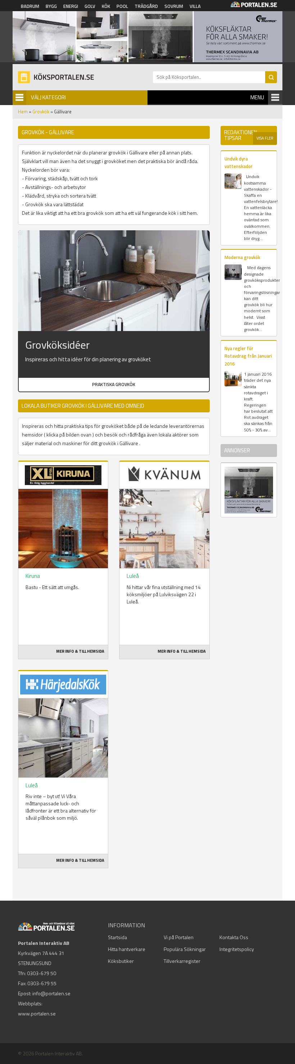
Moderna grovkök (242, 257)
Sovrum (173, 6)
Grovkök (40, 111)
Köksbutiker (121, 961)
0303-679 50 (41, 973)
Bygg (51, 6)
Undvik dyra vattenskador (238, 162)
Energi (70, 6)
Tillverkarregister (182, 961)
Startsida (117, 937)
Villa (195, 6)
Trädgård (146, 6)
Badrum (30, 6)
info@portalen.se (51, 993)
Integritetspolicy (236, 949)
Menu (257, 97)
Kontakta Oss (233, 937)
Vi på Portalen (179, 937)
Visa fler (265, 138)
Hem (23, 111)
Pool (122, 6)
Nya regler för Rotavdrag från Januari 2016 (248, 356)
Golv (90, 6)
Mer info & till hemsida (80, 651)
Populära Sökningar (185, 949)
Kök (106, 6)
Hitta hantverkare (126, 949)
